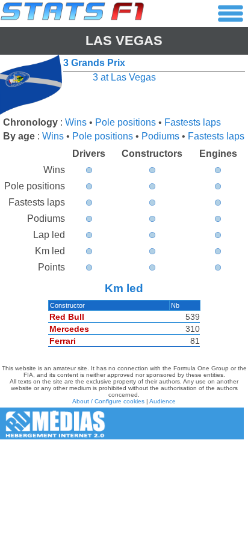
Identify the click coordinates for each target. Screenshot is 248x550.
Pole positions (125, 122)
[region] (124, 326)
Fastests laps (192, 122)
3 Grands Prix (94, 63)
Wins (76, 122)
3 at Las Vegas (124, 77)
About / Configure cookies (108, 401)
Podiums (160, 136)
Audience (162, 401)
